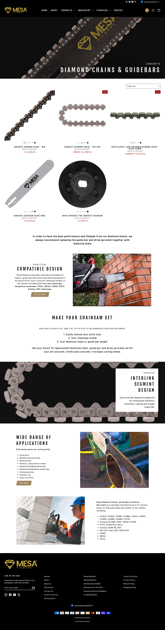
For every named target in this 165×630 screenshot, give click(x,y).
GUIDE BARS (40, 294)
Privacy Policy (129, 580)
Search (47, 576)
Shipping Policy (129, 587)
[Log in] (147, 10)
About (54, 10)
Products (67, 10)
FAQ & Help (48, 587)
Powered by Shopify (82, 621)
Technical (102, 10)
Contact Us (48, 591)
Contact (118, 10)
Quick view (29, 138)
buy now (24, 483)
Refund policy (49, 598)
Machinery (84, 10)
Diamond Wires (90, 580)
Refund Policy (129, 584)
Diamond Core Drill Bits (93, 587)
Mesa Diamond (90, 576)
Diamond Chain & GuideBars (95, 591)
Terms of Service (51, 595)
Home (45, 10)
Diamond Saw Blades (92, 584)
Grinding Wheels (90, 595)
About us (47, 584)
